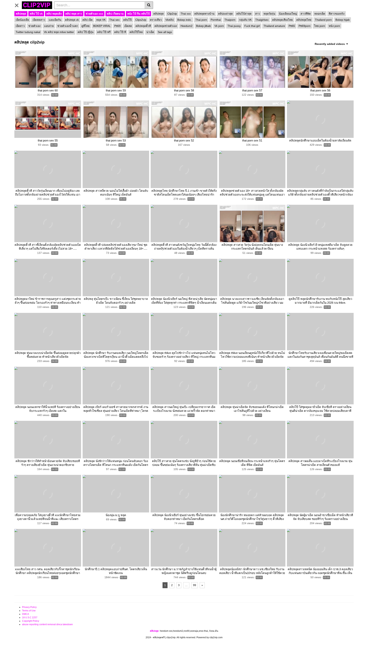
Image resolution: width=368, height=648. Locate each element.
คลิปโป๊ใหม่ (136, 32)
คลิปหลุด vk (72, 19)
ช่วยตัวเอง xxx (94, 13)
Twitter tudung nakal (28, 32)
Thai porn (201, 19)
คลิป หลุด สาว (73, 13)
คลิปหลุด (21, 13)
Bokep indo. (184, 19)
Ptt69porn (304, 25)
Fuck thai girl (252, 25)
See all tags (165, 32)
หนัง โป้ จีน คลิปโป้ (138, 13)
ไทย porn (319, 25)
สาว (257, 13)
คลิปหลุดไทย (303, 19)
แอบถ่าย (49, 25)
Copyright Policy (30, 621)
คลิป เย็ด (87, 19)
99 (194, 585)
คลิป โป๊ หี (120, 32)
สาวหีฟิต (306, 13)
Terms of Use (29, 610)
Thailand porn (323, 19)
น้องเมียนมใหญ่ (288, 13)
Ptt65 (292, 25)
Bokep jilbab (203, 25)
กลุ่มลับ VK (245, 19)
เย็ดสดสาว (39, 19)
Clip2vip (172, 13)
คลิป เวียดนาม (115, 13)
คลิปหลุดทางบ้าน (204, 13)
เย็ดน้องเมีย (22, 19)
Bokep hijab (342, 19)
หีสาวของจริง (336, 13)
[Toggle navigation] (18, 4)
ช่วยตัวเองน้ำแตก (67, 25)
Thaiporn (229, 19)
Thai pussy (234, 25)
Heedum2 (186, 25)
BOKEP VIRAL (102, 25)
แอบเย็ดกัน (55, 19)
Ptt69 (117, 25)
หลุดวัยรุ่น (269, 13)
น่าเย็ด (150, 32)
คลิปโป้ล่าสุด (243, 13)
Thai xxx (186, 13)
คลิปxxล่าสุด (225, 13)
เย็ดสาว (20, 25)
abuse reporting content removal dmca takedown (47, 624)
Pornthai (216, 19)
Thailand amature (274, 25)
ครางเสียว (156, 19)
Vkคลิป (169, 19)
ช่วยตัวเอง (34, 25)
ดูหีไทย (85, 25)
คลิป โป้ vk (36, 13)
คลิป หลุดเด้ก (54, 13)
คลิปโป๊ (127, 19)
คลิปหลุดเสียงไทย (282, 19)
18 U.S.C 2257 (29, 617)
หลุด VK (101, 19)
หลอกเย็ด (319, 13)
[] (149, 5)
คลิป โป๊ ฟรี (104, 32)
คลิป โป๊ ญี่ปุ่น (86, 32)
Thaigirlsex (262, 19)
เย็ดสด (128, 25)
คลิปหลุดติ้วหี (143, 25)
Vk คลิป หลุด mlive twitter (59, 32)
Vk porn (219, 25)
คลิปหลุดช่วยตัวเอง (165, 25)
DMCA (25, 614)
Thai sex (114, 19)
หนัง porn (334, 25)
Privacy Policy (29, 607)
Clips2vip (140, 19)
